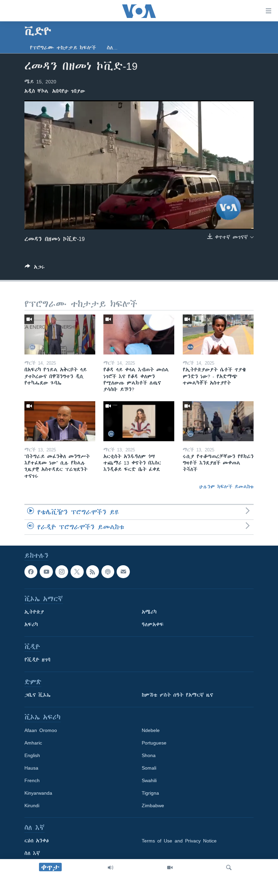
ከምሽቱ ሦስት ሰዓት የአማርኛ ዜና (177, 695)
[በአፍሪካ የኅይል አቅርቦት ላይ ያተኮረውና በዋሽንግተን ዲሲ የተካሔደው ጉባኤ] (59, 334)
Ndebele (151, 730)
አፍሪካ (31, 625)
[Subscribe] (123, 571)
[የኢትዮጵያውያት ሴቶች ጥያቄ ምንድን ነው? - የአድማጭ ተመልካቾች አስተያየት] (218, 334)
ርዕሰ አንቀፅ (36, 841)
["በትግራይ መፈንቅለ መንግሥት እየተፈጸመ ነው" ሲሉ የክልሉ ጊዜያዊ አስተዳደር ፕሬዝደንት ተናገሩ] (59, 421)
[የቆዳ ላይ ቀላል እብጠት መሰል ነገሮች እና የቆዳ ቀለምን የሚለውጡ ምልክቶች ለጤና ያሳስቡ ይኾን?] (138, 334)
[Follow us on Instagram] (61, 571)
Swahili (149, 780)
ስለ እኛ (32, 853)
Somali (149, 768)
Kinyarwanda (38, 793)
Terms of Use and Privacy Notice (179, 841)
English (32, 755)
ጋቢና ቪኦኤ (37, 695)
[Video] (170, 867)
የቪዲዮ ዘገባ (37, 660)
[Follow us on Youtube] (46, 571)
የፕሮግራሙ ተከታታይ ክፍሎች (63, 48)
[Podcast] (107, 571)
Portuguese (154, 743)
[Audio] (110, 867)
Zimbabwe (153, 805)
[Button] (35, 268)
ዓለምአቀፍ (153, 625)
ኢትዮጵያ (34, 612)
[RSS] (92, 571)
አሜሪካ (149, 612)
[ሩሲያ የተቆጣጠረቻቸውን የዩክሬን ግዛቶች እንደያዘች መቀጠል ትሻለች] (218, 421)
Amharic (33, 743)
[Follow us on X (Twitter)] (77, 571)
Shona (149, 755)
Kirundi (31, 805)
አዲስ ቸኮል (36, 91)
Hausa (31, 768)
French (32, 780)
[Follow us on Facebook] (30, 571)
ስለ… (112, 48)
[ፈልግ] (229, 867)
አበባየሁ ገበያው (68, 91)
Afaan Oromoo (40, 730)
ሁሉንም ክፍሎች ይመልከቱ (226, 486)
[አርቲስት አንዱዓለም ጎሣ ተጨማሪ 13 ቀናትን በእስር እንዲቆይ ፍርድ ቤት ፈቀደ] (138, 421)
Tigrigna (150, 793)
